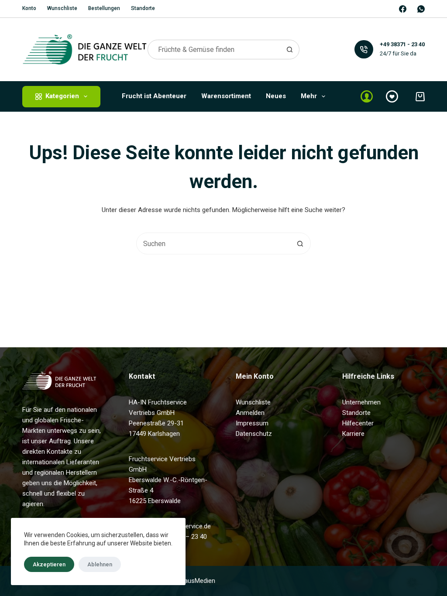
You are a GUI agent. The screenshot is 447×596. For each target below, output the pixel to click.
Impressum (252, 423)
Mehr (309, 96)
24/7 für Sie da (398, 53)
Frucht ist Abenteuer (154, 96)
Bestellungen (104, 8)
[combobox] (214, 49)
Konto (29, 8)
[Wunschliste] (392, 96)
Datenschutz (254, 434)
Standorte (143, 8)
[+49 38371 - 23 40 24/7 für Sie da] (363, 49)
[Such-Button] (289, 49)
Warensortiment (226, 96)
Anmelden (250, 413)
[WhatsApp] (421, 9)
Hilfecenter (358, 423)
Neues (276, 96)
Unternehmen (361, 402)
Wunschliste (62, 8)
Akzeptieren (49, 564)
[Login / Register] (367, 96)
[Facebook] (402, 9)
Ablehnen (99, 564)
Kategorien (62, 96)
